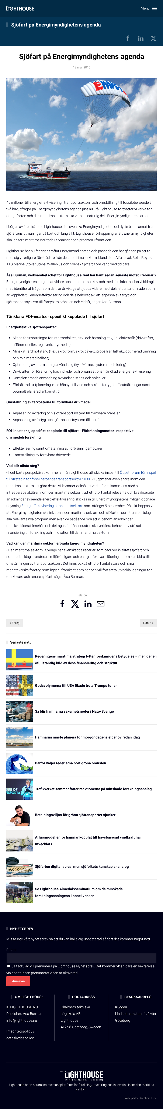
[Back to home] (20, 8)
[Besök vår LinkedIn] (141, 38)
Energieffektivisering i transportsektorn (52, 506)
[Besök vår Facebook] (128, 38)
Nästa (147, 623)
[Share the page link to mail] (100, 604)
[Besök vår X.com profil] (153, 38)
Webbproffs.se (148, 1098)
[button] (149, 8)
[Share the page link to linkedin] (88, 604)
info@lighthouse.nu (21, 1020)
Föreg (16, 623)
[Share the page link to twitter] (75, 604)
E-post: (12, 950)
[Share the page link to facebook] (62, 604)
